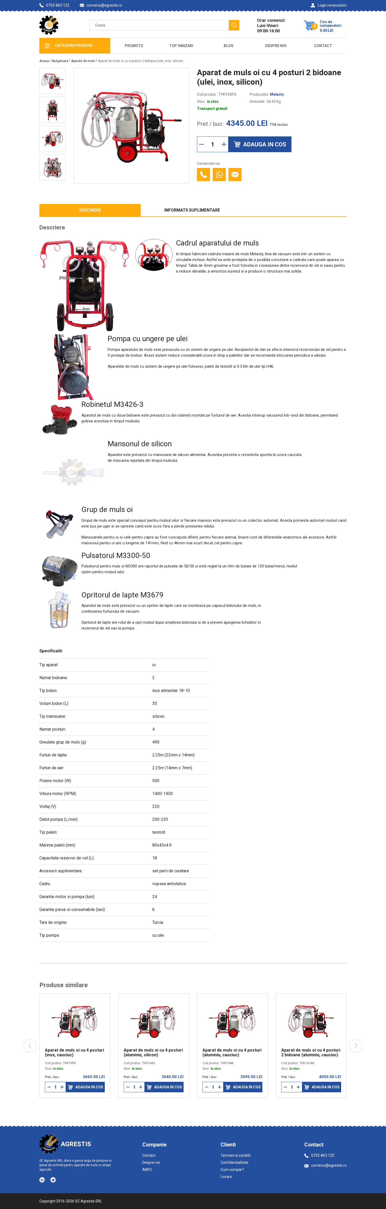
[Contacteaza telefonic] (203, 174)
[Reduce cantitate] (201, 144)
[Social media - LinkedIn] (42, 1179)
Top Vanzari (181, 46)
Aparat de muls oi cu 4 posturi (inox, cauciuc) (74, 1052)
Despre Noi (275, 46)
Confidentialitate (234, 1162)
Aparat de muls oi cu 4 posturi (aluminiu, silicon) (153, 1052)
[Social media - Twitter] (53, 1179)
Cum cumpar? (232, 1169)
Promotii (134, 46)
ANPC (147, 1169)
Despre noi (151, 1162)
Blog (228, 46)
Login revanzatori (332, 5)
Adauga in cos (89, 1087)
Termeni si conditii (236, 1155)
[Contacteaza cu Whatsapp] (219, 174)
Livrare (226, 1177)
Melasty (277, 94)
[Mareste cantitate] (224, 144)
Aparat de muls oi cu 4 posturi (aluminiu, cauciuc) (232, 1052)
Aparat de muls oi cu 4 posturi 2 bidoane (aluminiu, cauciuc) (310, 1052)
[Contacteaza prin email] (235, 174)
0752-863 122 (57, 5)
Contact (323, 46)
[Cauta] (234, 25)
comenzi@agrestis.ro (104, 5)
